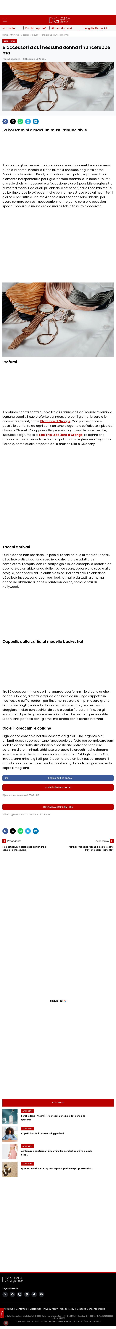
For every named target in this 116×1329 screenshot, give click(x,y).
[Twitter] (13, 121)
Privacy (1, 1314)
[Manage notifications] (5, 1323)
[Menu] (5, 20)
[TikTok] (34, 1294)
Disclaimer (35, 1308)
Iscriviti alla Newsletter (58, 787)
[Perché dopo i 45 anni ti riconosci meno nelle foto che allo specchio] (10, 1116)
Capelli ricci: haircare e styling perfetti (42, 1133)
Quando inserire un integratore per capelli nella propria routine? (57, 1168)
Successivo (102, 841)
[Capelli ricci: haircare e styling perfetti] (10, 1134)
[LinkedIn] (36, 121)
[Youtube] (41, 1294)
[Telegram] (28, 121)
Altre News (14, 35)
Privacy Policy (51, 1308)
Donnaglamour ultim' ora (58, 806)
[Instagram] (19, 1294)
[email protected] (54, 1316)
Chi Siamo (7, 1308)
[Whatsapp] (20, 121)
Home (5, 35)
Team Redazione (11, 58)
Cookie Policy (67, 1308)
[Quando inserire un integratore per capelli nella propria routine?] (10, 1169)
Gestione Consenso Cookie (91, 1308)
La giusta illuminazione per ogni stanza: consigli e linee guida (24, 848)
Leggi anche (58, 1102)
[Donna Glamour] (60, 20)
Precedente (14, 841)
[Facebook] (5, 121)
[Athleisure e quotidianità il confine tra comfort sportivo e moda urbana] (10, 1151)
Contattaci (21, 1308)
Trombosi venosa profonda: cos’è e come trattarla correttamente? (90, 848)
